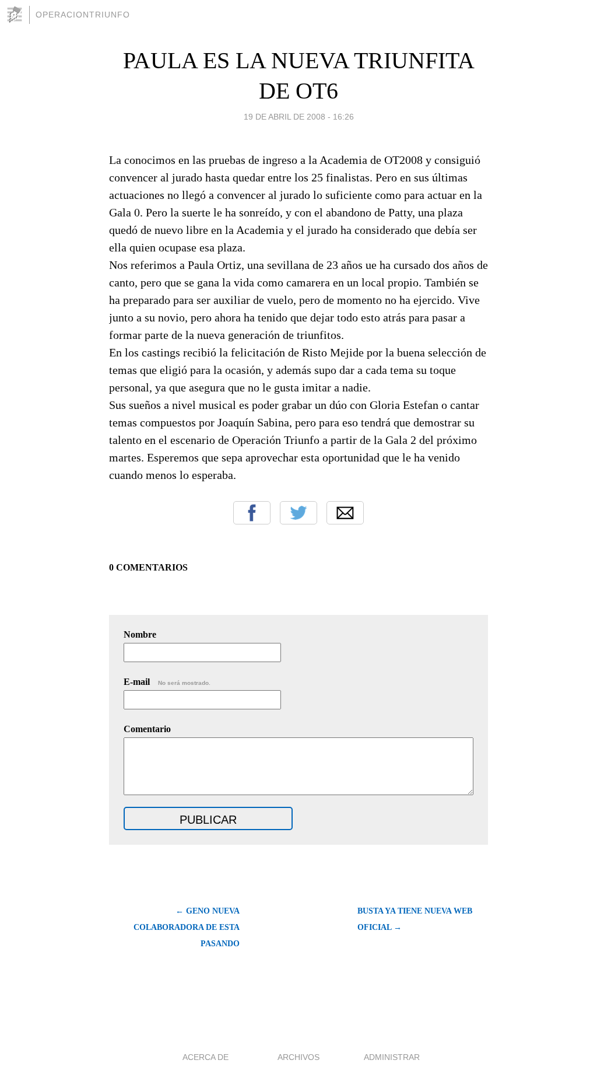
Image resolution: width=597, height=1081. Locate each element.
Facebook (252, 512)
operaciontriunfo (83, 14)
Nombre (140, 634)
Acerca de (205, 1057)
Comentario (147, 729)
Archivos (298, 1057)
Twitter (298, 512)
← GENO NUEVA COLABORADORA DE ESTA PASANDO (187, 927)
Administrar (392, 1057)
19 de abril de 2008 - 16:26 (299, 116)
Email (345, 512)
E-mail (167, 682)
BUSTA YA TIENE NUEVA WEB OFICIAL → (414, 919)
